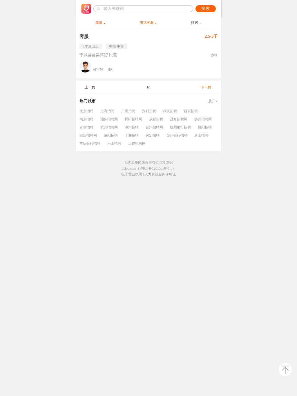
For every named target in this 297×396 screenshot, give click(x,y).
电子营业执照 (131, 174)
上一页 (90, 87)
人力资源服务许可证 (160, 174)
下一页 (206, 87)
